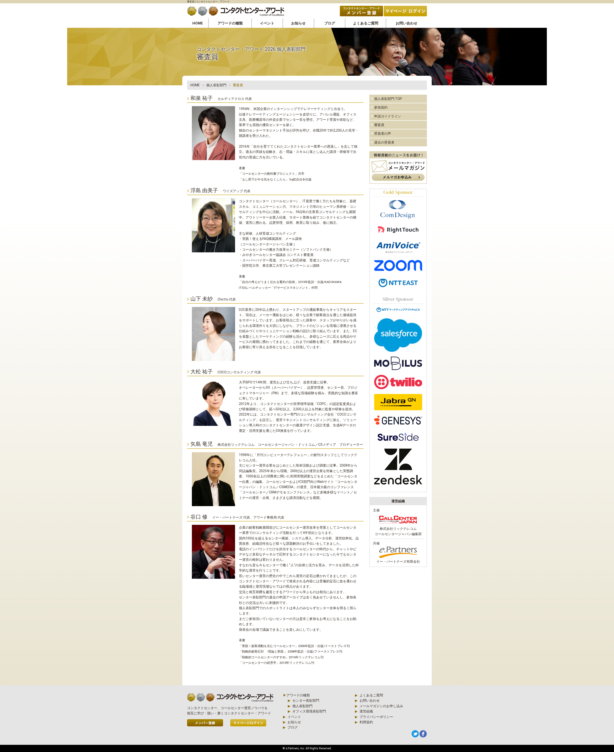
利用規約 (366, 722)
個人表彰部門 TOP (388, 99)
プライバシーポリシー (376, 717)
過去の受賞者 (384, 142)
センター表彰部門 (305, 700)
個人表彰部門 (216, 85)
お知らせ (298, 23)
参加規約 (381, 107)
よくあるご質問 (365, 23)
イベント (267, 23)
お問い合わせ (406, 23)
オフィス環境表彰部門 (309, 711)
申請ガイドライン (387, 116)
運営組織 (366, 711)
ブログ (329, 23)
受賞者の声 (382, 133)
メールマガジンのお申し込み (381, 706)
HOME (197, 23)
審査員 (379, 125)
